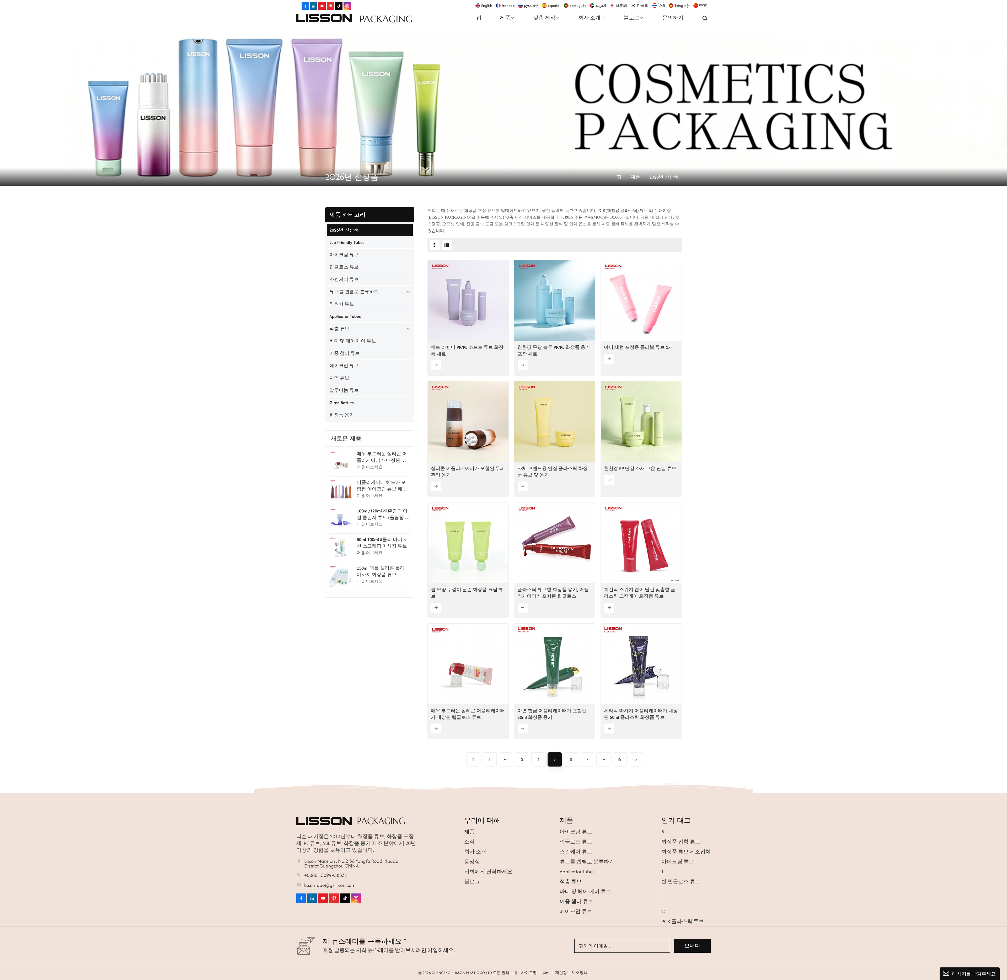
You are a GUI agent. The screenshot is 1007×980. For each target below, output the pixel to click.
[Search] (705, 18)
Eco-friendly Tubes (347, 242)
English (486, 5)
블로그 (631, 17)
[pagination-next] (636, 759)
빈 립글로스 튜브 (680, 881)
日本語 (621, 5)
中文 (703, 5)
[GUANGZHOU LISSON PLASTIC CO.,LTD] (324, 17)
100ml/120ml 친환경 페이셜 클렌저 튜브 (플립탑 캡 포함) (383, 514)
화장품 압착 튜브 (680, 841)
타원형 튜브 (341, 304)
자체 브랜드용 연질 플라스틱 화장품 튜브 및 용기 (552, 471)
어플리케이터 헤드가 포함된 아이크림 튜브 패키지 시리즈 (382, 485)
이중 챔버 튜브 (344, 353)
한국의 (643, 5)
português (578, 5)
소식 (469, 841)
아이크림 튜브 (344, 254)
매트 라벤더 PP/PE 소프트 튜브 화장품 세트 (467, 350)
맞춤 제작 (544, 17)
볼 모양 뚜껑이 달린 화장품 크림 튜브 (467, 592)
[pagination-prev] (473, 759)
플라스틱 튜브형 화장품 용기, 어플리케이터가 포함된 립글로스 (553, 592)
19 (620, 759)
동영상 (472, 861)
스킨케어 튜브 (344, 279)
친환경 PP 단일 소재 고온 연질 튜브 (640, 468)
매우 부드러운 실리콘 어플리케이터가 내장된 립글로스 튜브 (382, 457)
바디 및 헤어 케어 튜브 (352, 341)
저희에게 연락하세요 (488, 871)
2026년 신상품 (344, 230)
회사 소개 (590, 17)
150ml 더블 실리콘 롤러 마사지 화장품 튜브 (381, 571)
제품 (505, 17)
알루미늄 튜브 (344, 390)
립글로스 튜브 (344, 267)
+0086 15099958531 (325, 875)
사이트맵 (529, 972)
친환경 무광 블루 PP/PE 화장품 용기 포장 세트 (553, 350)
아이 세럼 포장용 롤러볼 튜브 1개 (638, 347)
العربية (600, 5)
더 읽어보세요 (370, 467)
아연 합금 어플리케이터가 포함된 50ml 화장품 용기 (552, 714)
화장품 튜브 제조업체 (686, 851)
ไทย (661, 5)
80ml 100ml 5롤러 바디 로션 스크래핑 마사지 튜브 (382, 542)
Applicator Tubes (345, 316)
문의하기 (672, 17)
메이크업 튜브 (344, 365)
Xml (546, 972)
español (554, 5)
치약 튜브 (339, 378)
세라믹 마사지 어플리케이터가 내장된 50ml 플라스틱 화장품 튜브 (641, 714)
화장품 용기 (341, 415)
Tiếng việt (682, 5)
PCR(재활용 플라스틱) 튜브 (623, 210)
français (508, 5)
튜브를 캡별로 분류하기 (354, 291)
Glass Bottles (341, 402)
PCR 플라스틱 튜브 (682, 921)
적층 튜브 (339, 328)
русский (531, 5)
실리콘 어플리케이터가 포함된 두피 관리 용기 (468, 471)
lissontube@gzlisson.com (330, 885)
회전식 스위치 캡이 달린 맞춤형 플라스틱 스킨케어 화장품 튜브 (639, 592)
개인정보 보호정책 (571, 972)
